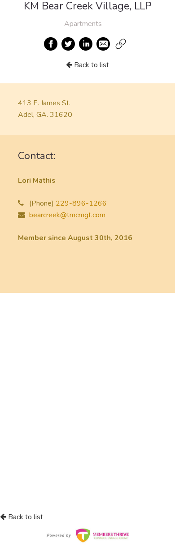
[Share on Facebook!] (51, 44)
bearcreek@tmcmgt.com (67, 215)
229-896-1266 (81, 203)
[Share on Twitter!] (68, 44)
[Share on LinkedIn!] (86, 44)
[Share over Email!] (103, 44)
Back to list (90, 65)
